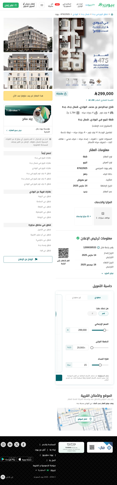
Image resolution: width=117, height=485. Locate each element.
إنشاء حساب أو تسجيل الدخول (29, 5)
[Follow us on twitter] (16, 446)
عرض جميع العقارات (15, 130)
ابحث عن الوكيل (79, 5)
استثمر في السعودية (63, 5)
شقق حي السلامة (44, 201)
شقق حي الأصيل (44, 230)
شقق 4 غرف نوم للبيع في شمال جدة (36, 179)
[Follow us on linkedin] (10, 446)
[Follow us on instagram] (3, 446)
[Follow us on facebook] (23, 446)
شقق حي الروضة (44, 217)
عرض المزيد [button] (108, 273)
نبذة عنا (53, 450)
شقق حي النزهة (44, 207)
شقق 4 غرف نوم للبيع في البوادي (37, 184)
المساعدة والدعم (49, 444)
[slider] (104, 330)
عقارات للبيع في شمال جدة (40, 163)
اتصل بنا (52, 460)
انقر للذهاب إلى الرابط (63, 262)
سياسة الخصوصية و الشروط (44, 466)
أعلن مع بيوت (40, 450)
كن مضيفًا (50, 5)
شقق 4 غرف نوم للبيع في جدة (39, 173)
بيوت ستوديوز (47, 455)
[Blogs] (90, 5)
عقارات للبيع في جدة (43, 158)
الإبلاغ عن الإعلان (25, 259)
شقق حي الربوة (44, 196)
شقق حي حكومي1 (43, 240)
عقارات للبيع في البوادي (41, 168)
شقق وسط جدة (44, 245)
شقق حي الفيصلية (43, 212)
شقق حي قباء (45, 250)
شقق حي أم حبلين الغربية (41, 235)
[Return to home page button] (106, 5)
